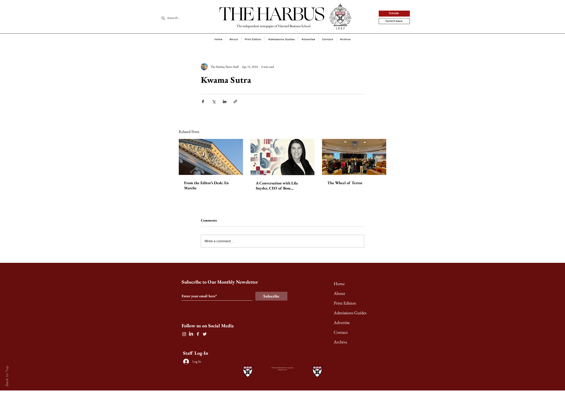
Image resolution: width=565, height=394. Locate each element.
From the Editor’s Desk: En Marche (206, 185)
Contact (341, 332)
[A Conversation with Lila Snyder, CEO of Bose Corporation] (282, 157)
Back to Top (7, 376)
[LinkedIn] (191, 334)
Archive (340, 342)
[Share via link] (235, 101)
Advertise (342, 322)
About (339, 293)
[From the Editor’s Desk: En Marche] (211, 157)
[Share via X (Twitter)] (214, 101)
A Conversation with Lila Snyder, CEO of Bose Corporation (277, 185)
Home (339, 283)
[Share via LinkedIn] (224, 101)
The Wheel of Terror (344, 182)
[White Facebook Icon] (197, 334)
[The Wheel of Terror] (354, 157)
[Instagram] (184, 334)
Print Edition (345, 303)
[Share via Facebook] (203, 101)
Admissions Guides (350, 313)
